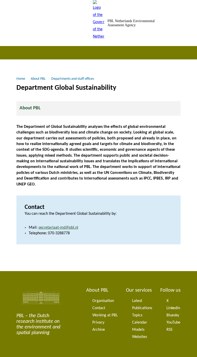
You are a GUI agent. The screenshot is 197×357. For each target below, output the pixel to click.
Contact (98, 308)
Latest (137, 301)
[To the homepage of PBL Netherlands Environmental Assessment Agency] (98, 23)
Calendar (139, 322)
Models (138, 330)
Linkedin (173, 308)
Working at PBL (105, 315)
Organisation (103, 301)
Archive (98, 330)
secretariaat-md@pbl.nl (58, 228)
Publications (142, 308)
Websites (139, 337)
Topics (137, 315)
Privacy (98, 322)
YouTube (173, 322)
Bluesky (172, 315)
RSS (169, 330)
